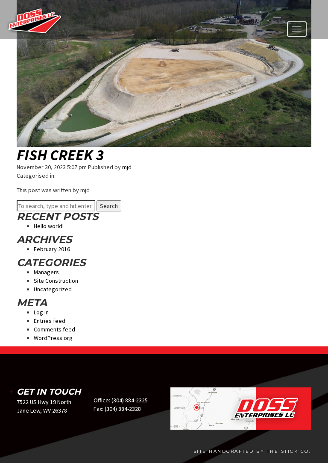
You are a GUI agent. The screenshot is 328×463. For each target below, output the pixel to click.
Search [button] (109, 206)
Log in (41, 312)
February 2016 (52, 249)
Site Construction (56, 280)
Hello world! (49, 226)
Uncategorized (53, 289)
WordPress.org (53, 338)
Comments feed (54, 329)
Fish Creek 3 (60, 154)
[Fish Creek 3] (164, 73)
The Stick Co (288, 451)
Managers (46, 272)
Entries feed (49, 321)
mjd (127, 167)
